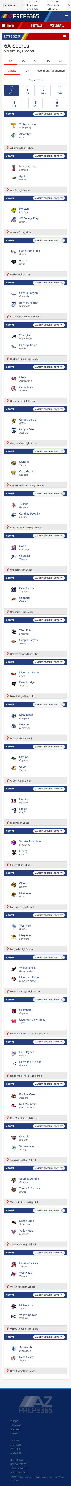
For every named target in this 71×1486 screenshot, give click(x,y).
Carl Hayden (26, 1053)
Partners (15, 1449)
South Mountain (29, 1180)
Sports (10, 25)
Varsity (12, 70)
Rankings (15, 1425)
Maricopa (25, 894)
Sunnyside (25, 1349)
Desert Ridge (27, 684)
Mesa (25, 379)
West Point (25, 632)
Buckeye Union (28, 346)
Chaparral (25, 599)
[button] (69, 5)
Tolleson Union (28, 126)
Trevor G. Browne (29, 1190)
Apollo (23, 178)
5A (23, 60)
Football (36, 25)
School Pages (18, 1464)
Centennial (25, 1011)
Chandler (24, 557)
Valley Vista (26, 1232)
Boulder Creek (27, 1096)
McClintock (26, 716)
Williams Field (27, 969)
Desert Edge (26, 1222)
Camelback (26, 388)
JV (27, 70)
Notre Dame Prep (29, 252)
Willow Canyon (28, 1316)
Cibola (23, 885)
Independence (27, 168)
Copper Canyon (28, 641)
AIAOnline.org (18, 1472)
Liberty (23, 852)
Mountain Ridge (29, 979)
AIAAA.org (16, 1453)
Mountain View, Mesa (32, 1021)
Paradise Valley (28, 1264)
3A (48, 60)
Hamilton (25, 800)
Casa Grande (27, 473)
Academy (15, 1429)
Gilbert (23, 768)
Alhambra (25, 135)
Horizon (24, 210)
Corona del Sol (28, 421)
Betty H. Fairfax (28, 304)
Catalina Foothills (30, 515)
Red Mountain (27, 1105)
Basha (23, 262)
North (24, 547)
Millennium (26, 1307)
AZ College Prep (29, 220)
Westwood (25, 1274)
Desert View (26, 1358)
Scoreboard (17, 1460)
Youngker (25, 337)
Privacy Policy (18, 1468)
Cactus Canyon (28, 294)
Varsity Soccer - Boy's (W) (49, 114)
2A (60, 60)
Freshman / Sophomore (51, 70)
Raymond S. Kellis (30, 1063)
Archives (15, 1444)
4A (35, 60)
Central (23, 1138)
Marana (24, 463)
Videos (14, 1421)
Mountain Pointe (29, 674)
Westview (25, 927)
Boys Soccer (12, 36)
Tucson (23, 505)
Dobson (24, 726)
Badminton (10, 5)
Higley (23, 810)
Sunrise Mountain (30, 843)
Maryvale (25, 937)
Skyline (23, 758)
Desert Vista (26, 590)
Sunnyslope (26, 1148)
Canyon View (27, 431)
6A (10, 60)
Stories (14, 1440)
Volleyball (57, 25)
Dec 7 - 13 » (35, 80)
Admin (13, 1433)
